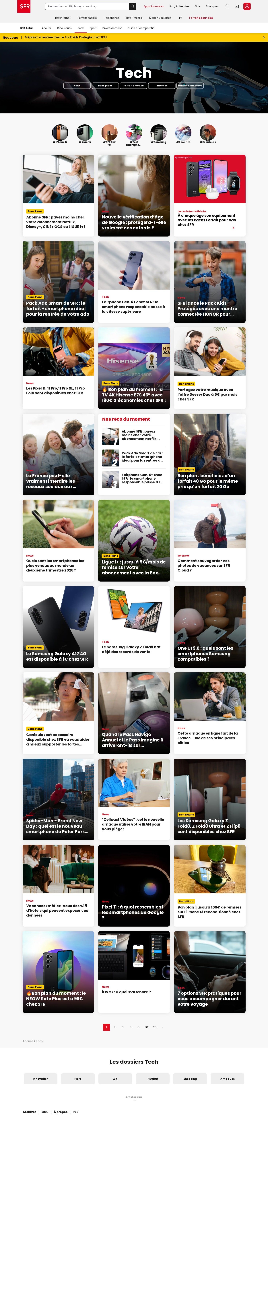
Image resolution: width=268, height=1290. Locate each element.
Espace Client (247, 6)
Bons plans (105, 85)
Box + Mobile (134, 18)
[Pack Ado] (209, 196)
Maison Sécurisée (160, 18)
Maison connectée (190, 85)
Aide (197, 6)
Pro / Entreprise (179, 6)
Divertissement (112, 28)
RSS (75, 1112)
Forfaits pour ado (201, 18)
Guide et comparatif (141, 28)
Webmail (237, 6)
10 (146, 1027)
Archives (29, 1112)
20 (154, 1027)
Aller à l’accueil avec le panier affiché (227, 6)
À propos (60, 1112)
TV (180, 18)
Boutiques (212, 6)
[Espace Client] (246, 6)
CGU (45, 1112)
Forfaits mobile (87, 18)
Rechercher (132, 6)
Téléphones (111, 18)
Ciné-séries (64, 28)
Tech (80, 28)
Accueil (46, 28)
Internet (161, 85)
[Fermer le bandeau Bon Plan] (264, 37)
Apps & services (154, 6)
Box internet (63, 18)
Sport (93, 28)
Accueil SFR (23, 6)
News (77, 85)
